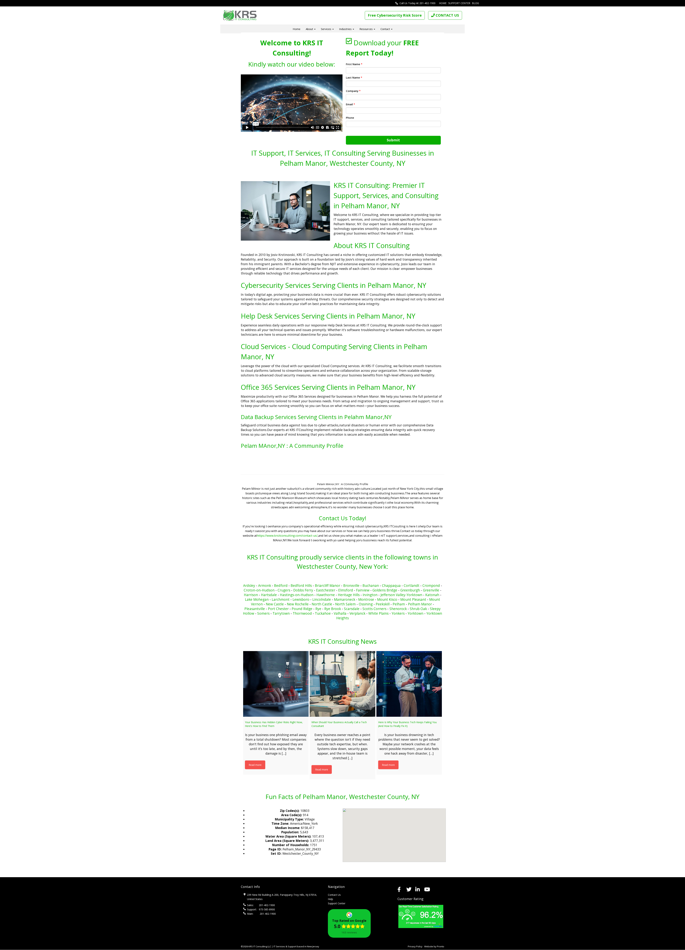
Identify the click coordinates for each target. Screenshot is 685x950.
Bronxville (351, 585)
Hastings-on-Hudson (296, 595)
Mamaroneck (344, 599)
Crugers (284, 590)
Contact (385, 29)
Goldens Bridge (384, 590)
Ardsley (249, 585)
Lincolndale (321, 599)
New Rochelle (298, 604)
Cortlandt (411, 585)
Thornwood (302, 613)
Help (330, 899)
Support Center (459, 3)
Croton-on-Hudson (259, 590)
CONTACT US (447, 15)
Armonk (264, 585)
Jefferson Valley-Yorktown (401, 595)
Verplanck (357, 613)
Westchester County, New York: (342, 566)
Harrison (251, 595)
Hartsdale (269, 595)
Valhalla (340, 613)
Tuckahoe (323, 613)
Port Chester (278, 608)
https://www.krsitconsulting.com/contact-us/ (287, 536)
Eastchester (325, 590)
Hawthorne (325, 595)
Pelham (399, 604)
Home (442, 3)
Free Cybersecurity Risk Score (395, 15)
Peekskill (383, 604)
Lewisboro (301, 599)
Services (326, 29)
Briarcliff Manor (327, 585)
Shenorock (398, 608)
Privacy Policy (415, 946)
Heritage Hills (349, 595)
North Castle (322, 604)
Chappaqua (391, 585)
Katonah (432, 595)
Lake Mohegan (257, 599)
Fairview (362, 590)
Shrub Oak (418, 608)
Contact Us (334, 894)
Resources (366, 29)
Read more (255, 765)
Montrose (366, 599)
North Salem (345, 604)
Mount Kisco (387, 599)
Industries (345, 29)
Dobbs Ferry (303, 590)
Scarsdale (351, 608)
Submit (393, 140)
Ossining (366, 604)
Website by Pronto (434, 946)
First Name (354, 64)
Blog (475, 3)
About (310, 29)
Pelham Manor (420, 604)
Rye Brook (332, 608)
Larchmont (281, 599)
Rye (318, 608)
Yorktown (415, 613)
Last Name (354, 77)
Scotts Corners (374, 608)
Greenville (431, 590)
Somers (263, 613)
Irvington (370, 595)
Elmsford (345, 590)
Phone (350, 117)
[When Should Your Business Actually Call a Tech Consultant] (342, 684)
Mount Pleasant (413, 599)
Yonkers (398, 613)
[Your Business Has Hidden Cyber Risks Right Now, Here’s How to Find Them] (276, 684)
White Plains (378, 613)
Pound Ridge (302, 608)
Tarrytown (281, 613)
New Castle (275, 604)
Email (350, 104)
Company (353, 91)
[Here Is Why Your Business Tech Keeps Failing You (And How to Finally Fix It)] (409, 684)
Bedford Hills (302, 585)
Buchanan (370, 585)
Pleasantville (254, 608)
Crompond (431, 585)
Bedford (281, 585)
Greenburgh (410, 590)
